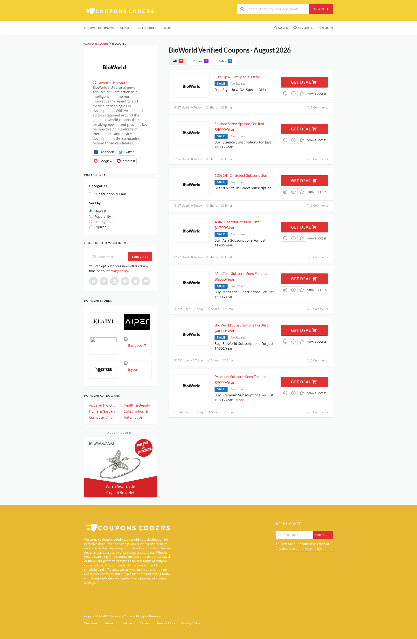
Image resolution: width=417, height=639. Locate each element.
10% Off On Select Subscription (241, 175)
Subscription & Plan (138, 411)
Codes (200, 61)
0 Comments (319, 107)
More (240, 400)
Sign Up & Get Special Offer (237, 77)
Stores (125, 28)
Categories (147, 28)
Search (321, 9)
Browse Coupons (99, 28)
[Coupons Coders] (120, 11)
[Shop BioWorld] (114, 66)
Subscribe (140, 256)
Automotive (133, 417)
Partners (127, 623)
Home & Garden (102, 411)
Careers (145, 623)
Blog (167, 28)
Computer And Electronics (103, 417)
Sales (225, 61)
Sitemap (109, 623)
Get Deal (301, 82)
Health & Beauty (137, 405)
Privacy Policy (191, 623)
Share (213, 107)
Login (328, 28)
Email (228, 107)
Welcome (90, 623)
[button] (104, 152)
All (177, 61)
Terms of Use (166, 623)
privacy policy (118, 271)
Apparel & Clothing (103, 405)
